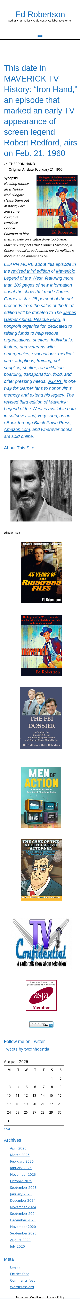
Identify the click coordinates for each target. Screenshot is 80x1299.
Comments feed (22, 1280)
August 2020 (20, 1239)
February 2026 (22, 1161)
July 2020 (17, 1246)
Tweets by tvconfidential (27, 1049)
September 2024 (23, 1213)
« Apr (7, 1128)
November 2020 (23, 1226)
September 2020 (23, 1233)
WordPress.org (22, 1286)
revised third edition (30, 271)
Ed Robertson (40, 14)
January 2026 (21, 1167)
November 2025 (23, 1174)
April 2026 (18, 1148)
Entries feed (19, 1273)
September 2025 (23, 1187)
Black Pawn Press (52, 422)
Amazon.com (17, 429)
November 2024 (23, 1207)
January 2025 (21, 1194)
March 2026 (20, 1154)
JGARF (55, 381)
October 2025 (21, 1181)
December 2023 (22, 1220)
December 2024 (22, 1200)
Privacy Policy (55, 1297)
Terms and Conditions (30, 1297)
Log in (15, 1267)
